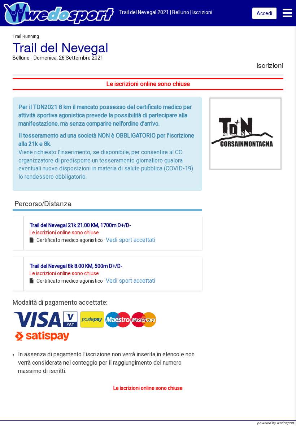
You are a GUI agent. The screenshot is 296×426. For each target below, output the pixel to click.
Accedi (264, 13)
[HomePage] (59, 12)
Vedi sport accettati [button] (130, 239)
